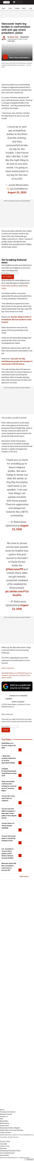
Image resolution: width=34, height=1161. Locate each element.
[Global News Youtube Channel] (14, 1033)
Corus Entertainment (7, 1153)
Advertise (3, 1148)
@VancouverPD (14, 569)
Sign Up (5, 730)
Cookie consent (5, 1132)
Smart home (4, 1126)
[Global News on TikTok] (14, 1077)
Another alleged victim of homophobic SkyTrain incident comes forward (17, 319)
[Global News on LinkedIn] (14, 1063)
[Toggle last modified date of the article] (28, 39)
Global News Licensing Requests (11, 1130)
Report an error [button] (18, 702)
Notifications (4, 1123)
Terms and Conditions (10, 286)
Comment (8, 699)
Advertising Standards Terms (10, 1151)
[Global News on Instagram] (14, 1048)
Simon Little (14, 37)
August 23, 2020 (17, 192)
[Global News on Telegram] (14, 1092)
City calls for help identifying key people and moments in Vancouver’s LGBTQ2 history (17, 361)
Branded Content (6, 1114)
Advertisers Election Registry (10, 1128)
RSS (1, 1119)
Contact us (4, 1116)
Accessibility (4, 1155)
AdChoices (30, 1159)
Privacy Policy (5, 1141)
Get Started (7, 277)
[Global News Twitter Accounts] (14, 1018)
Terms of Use (4, 1146)
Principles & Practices (7, 1112)
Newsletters (4, 1121)
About (2, 1110)
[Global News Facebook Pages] (14, 1003)
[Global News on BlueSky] (14, 1107)
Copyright (3, 1144)
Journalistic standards (18, 696)
